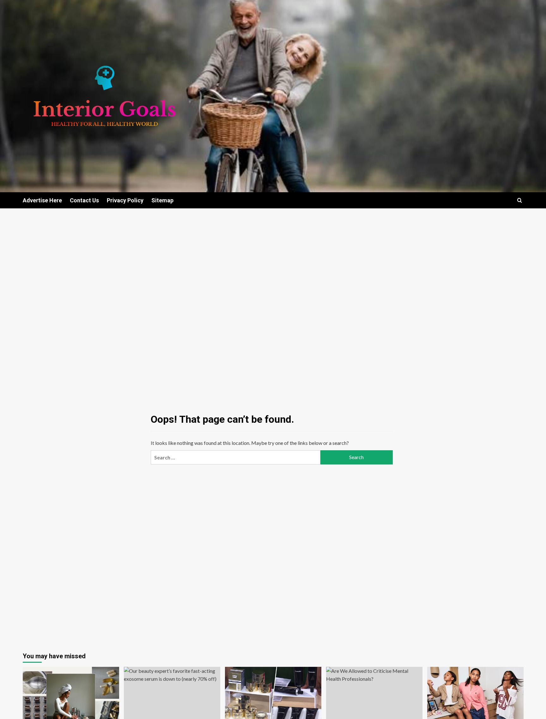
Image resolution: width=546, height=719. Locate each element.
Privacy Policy (125, 200)
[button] (520, 200)
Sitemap (162, 200)
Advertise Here (42, 200)
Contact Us (84, 200)
